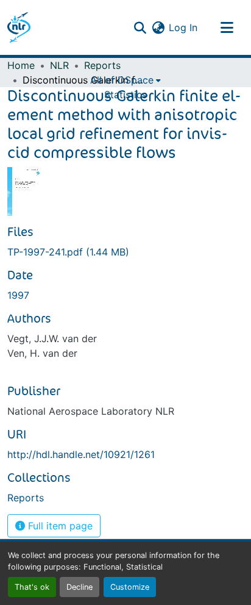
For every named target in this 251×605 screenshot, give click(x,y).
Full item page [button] (59, 526)
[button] (18, 27)
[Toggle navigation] (227, 27)
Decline (79, 587)
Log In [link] (183, 27)
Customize (129, 587)
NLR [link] (59, 65)
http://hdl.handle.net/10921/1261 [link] (81, 454)
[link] (125, 252)
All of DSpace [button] (122, 80)
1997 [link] (18, 295)
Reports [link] (102, 65)
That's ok (32, 587)
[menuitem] (125, 80)
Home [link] (21, 65)
